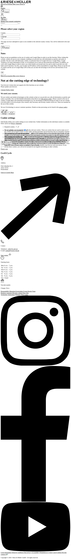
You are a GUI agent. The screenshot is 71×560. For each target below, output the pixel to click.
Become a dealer (17, 293)
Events (25, 291)
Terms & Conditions (18, 552)
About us (22, 4)
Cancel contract (57, 552)
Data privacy (28, 552)
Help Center (24, 295)
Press (24, 293)
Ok (2, 72)
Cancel (3, 144)
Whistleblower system (46, 552)
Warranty (18, 295)
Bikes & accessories (7, 4)
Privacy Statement (16, 123)
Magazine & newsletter (16, 291)
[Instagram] (35, 331)
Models (3, 21)
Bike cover (16, 4)
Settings (4, 114)
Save (9, 144)
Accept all (11, 114)
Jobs (27, 293)
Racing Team (31, 291)
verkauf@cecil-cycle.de (12, 250)
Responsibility (5, 291)
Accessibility (35, 552)
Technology (4, 295)
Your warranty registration (13, 21)
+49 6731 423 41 (13, 249)
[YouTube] (35, 527)
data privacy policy (46, 99)
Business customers (6, 293)
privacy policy (63, 107)
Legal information (6, 552)
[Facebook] (35, 434)
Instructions (11, 295)
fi (6, 554)
